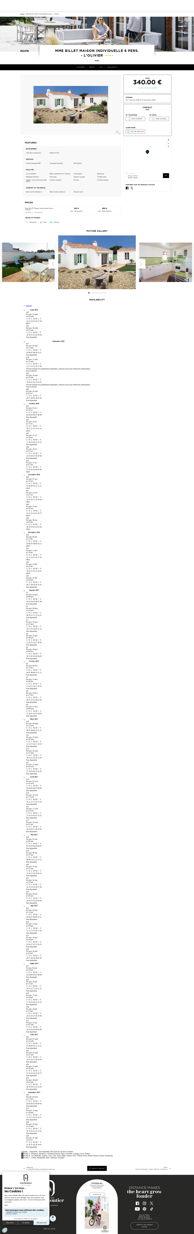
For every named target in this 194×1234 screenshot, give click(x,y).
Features (81, 67)
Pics (101, 67)
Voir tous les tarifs (148, 88)
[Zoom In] (168, 140)
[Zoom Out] (168, 143)
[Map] (147, 154)
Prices (92, 67)
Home (22, 14)
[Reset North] (168, 146)
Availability (112, 67)
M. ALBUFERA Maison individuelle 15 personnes (40, 1169)
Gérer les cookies (49, 1229)
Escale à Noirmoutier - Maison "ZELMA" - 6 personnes (152, 1169)
